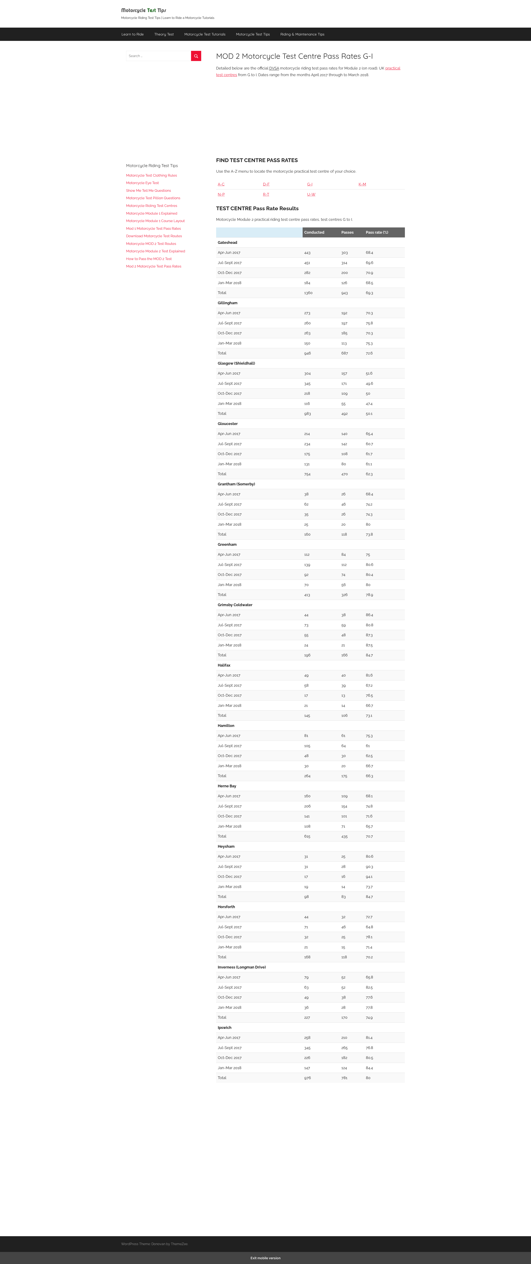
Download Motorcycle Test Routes (154, 236)
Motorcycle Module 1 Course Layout (155, 221)
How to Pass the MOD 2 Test (149, 259)
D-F (266, 184)
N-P (221, 194)
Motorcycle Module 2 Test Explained (155, 251)
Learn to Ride (133, 34)
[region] (310, 116)
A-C (221, 184)
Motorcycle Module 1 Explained (151, 213)
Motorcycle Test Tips (253, 34)
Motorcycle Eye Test (142, 183)
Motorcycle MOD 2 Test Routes (151, 244)
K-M (362, 184)
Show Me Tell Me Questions (148, 190)
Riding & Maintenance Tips (302, 34)
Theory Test (164, 34)
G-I (309, 184)
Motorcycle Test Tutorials (204, 34)
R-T (266, 194)
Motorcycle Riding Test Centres (151, 206)
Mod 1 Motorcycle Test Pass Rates (153, 228)
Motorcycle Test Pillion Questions (153, 198)
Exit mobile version (266, 1258)
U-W (311, 194)
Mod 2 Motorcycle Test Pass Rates (153, 266)
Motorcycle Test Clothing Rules (151, 175)
